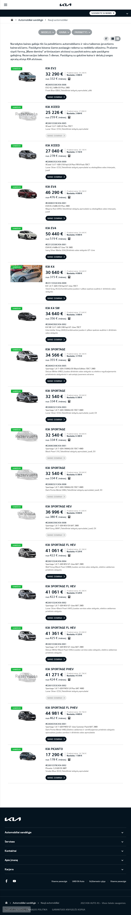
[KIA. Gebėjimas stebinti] (13, 819)
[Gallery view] (112, 38)
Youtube (14, 881)
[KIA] (65, 5)
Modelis (46, 32)
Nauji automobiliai (57, 19)
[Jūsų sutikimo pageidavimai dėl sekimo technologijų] (17, 909)
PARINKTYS (81, 32)
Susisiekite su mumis (101, 13)
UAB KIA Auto (78, 881)
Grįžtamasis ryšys (97, 881)
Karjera (9, 869)
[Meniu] (5, 5)
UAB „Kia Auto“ (12, 19)
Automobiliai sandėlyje (30, 19)
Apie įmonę (11, 859)
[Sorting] (106, 38)
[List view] (118, 38)
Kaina (62, 32)
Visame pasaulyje (59, 881)
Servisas (10, 841)
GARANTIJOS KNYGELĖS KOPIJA (68, 909)
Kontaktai (10, 850)
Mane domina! (54, 97)
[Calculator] (69, 79)
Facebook (6, 881)
